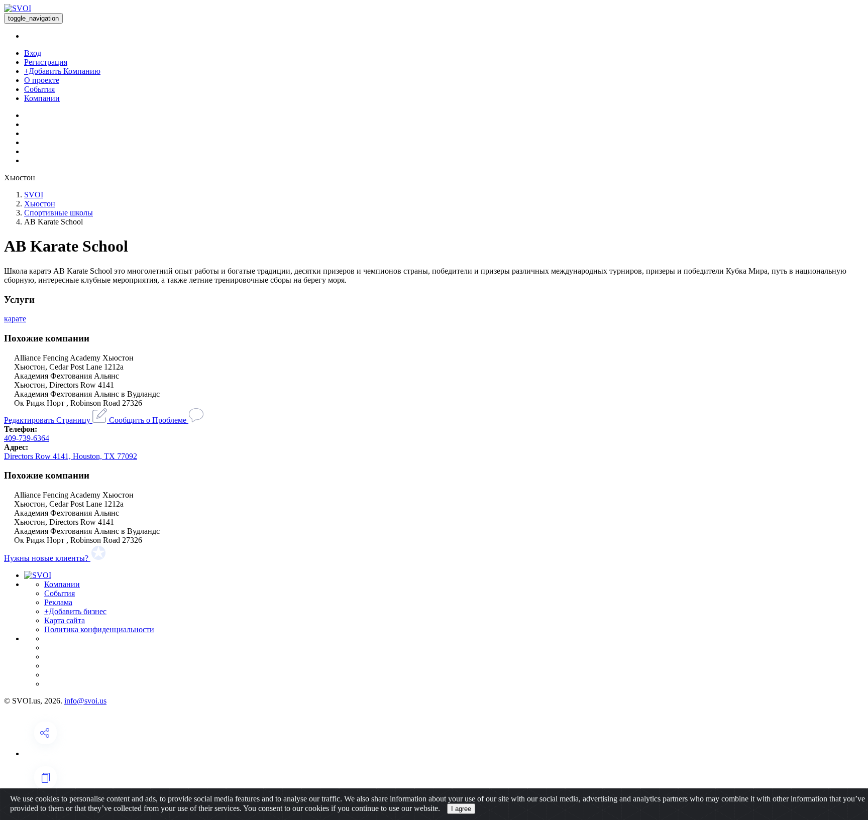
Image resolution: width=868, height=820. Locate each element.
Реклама (58, 602)
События (39, 89)
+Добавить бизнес (75, 611)
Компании (42, 98)
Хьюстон (39, 203)
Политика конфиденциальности (99, 629)
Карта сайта (64, 620)
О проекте (41, 80)
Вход (32, 53)
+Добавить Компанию (62, 71)
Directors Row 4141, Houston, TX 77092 (70, 456)
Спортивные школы (58, 212)
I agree (461, 808)
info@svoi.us (85, 700)
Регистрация (45, 62)
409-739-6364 (26, 438)
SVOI (33, 194)
